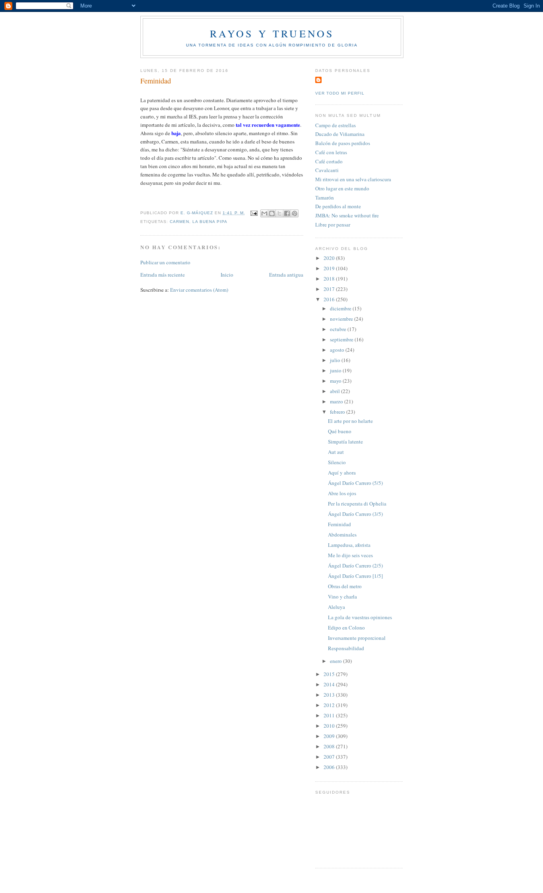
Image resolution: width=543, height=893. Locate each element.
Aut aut (336, 451)
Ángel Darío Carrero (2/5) (355, 565)
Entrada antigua (286, 274)
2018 (330, 278)
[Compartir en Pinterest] (295, 213)
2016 (330, 299)
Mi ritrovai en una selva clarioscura (353, 179)
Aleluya (336, 606)
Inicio (227, 274)
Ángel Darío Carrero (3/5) (355, 513)
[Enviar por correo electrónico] (264, 213)
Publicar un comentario (165, 262)
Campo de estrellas (335, 125)
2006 (330, 767)
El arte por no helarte (350, 420)
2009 (330, 736)
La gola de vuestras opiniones (360, 617)
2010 (330, 725)
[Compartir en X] (279, 213)
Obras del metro (345, 586)
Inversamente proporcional (357, 637)
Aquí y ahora (342, 472)
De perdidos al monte (338, 206)
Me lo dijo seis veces (350, 555)
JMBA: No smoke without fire (347, 215)
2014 (330, 684)
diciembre (341, 308)
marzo (337, 401)
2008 (330, 746)
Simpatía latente (345, 441)
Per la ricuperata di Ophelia (357, 503)
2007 (330, 756)
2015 (330, 674)
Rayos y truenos (272, 33)
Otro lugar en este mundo (342, 188)
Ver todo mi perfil (340, 93)
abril (335, 391)
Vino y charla (342, 596)
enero (336, 660)
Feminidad (339, 524)
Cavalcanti (327, 170)
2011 (330, 715)
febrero (338, 411)
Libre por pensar (332, 224)
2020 (330, 258)
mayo (336, 380)
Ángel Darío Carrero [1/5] (355, 575)
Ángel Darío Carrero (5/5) (355, 482)
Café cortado (329, 161)
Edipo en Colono (346, 627)
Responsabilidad (346, 648)
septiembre (342, 339)
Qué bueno (339, 431)
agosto (337, 349)
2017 (330, 289)
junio (336, 370)
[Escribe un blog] (272, 213)
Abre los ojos (342, 493)
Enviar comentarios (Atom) (199, 289)
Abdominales (342, 534)
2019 (330, 268)
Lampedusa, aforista (349, 544)
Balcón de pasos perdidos (342, 143)
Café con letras (331, 152)
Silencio (337, 462)
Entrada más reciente (162, 274)
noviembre (342, 318)
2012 (330, 705)
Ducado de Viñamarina (340, 134)
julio (335, 360)
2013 (330, 694)
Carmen (179, 221)
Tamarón (324, 197)
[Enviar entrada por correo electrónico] (254, 213)
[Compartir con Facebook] (287, 213)
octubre (338, 329)
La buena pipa (209, 221)
